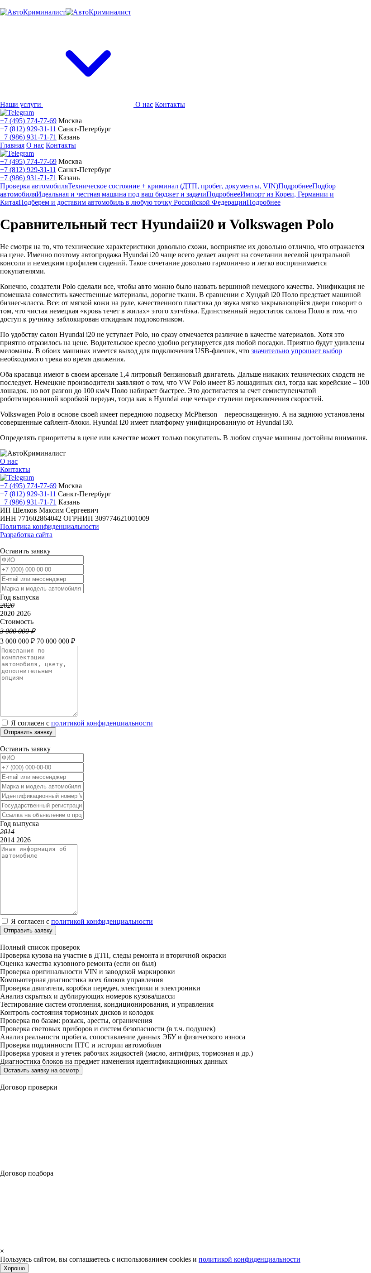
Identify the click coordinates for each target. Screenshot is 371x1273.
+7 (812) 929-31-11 (28, 129)
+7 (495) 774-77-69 (28, 121)
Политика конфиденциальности (49, 526)
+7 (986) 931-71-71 (28, 137)
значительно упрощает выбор (296, 351)
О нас (144, 104)
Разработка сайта (26, 534)
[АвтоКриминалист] (65, 12)
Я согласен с (82, 723)
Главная (12, 145)
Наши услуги (21, 104)
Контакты (170, 104)
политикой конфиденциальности (102, 723)
